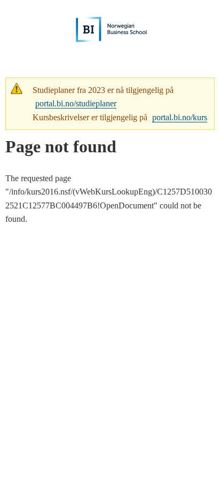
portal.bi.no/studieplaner (75, 103)
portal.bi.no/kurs (179, 117)
